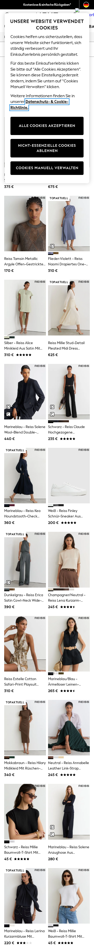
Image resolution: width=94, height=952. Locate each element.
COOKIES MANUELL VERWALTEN (47, 168)
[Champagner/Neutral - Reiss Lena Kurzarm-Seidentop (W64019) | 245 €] (69, 559)
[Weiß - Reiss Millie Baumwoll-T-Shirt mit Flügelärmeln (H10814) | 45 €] (69, 896)
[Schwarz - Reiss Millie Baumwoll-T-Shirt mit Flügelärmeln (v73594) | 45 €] (25, 811)
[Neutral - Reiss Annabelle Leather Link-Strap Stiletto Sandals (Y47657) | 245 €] (69, 727)
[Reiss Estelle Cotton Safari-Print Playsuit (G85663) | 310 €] (25, 644)
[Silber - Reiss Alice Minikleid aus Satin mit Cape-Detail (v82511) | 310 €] (25, 307)
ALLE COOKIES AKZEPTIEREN (47, 126)
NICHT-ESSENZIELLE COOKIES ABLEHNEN (47, 148)
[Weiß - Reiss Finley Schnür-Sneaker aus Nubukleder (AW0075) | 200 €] (69, 475)
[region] (47, 98)
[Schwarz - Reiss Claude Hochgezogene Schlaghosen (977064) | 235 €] (69, 391)
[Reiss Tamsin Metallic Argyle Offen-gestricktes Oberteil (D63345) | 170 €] (25, 223)
